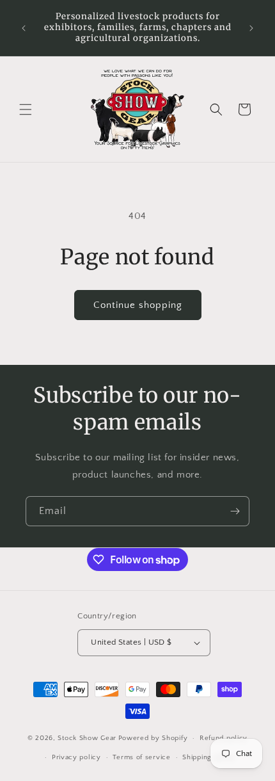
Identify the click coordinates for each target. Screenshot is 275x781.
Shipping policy (208, 757)
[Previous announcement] (24, 28)
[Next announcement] (251, 28)
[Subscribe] (235, 511)
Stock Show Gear (87, 738)
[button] (26, 109)
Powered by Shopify (153, 738)
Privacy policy (76, 757)
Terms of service (141, 757)
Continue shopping (137, 305)
